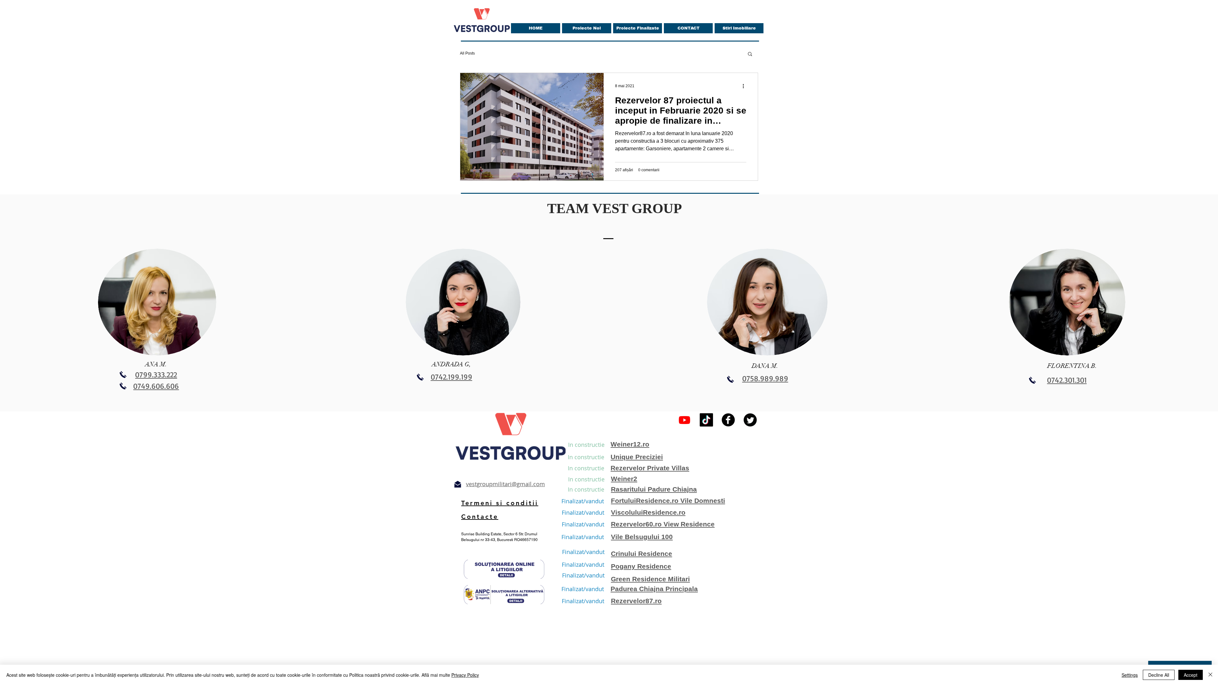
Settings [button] (1130, 675)
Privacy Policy (465, 675)
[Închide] (1210, 675)
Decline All (1158, 675)
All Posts (467, 53)
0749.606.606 (156, 386)
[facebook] (728, 420)
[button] (750, 54)
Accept (1190, 675)
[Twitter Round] (750, 420)
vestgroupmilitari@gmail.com (505, 484)
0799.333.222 (156, 374)
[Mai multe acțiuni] (745, 86)
